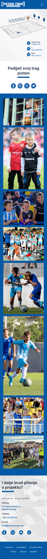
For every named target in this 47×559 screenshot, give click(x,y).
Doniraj (23, 552)
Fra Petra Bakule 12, (11, 506)
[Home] (13, 4)
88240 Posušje (9, 509)
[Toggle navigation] (42, 4)
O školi (13, 552)
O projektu (21, 547)
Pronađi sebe (36, 547)
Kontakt (33, 552)
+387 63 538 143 (10, 517)
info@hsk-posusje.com (13, 525)
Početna (9, 547)
